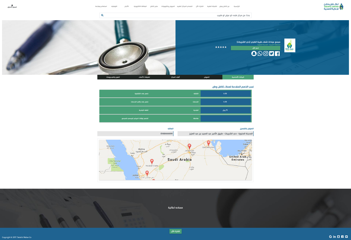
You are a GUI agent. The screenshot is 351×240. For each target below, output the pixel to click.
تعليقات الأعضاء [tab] (144, 77)
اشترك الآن (200, 6)
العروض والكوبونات (168, 6)
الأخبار (126, 6)
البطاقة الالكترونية (140, 6)
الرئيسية (237, 6)
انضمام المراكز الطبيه (185, 6)
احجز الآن (256, 48)
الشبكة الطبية (212, 6)
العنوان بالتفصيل (247, 128)
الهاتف (170, 128)
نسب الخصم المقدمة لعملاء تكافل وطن (233, 87)
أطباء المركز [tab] (175, 77)
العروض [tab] (207, 77)
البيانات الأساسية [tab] (238, 77)
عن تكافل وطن (224, 6)
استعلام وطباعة (101, 6)
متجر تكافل (154, 6)
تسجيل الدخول (12, 7)
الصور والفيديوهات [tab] (113, 77)
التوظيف (114, 6)
